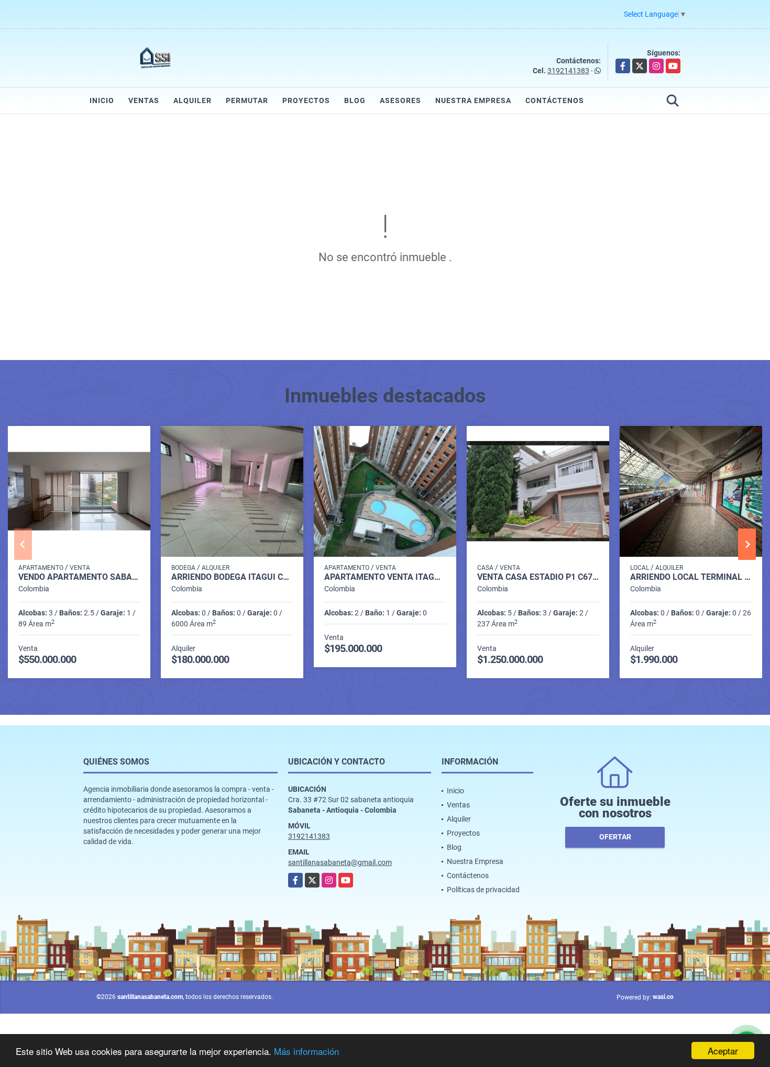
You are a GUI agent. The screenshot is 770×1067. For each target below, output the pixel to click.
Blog (355, 100)
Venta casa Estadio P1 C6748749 (538, 577)
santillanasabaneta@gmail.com (340, 862)
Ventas (143, 100)
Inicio (102, 100)
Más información (306, 1051)
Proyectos (306, 100)
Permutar (247, 100)
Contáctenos (554, 100)
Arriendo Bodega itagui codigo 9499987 (232, 577)
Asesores (400, 100)
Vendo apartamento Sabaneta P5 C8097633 (79, 577)
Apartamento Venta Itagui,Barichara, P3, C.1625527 (385, 577)
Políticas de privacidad (483, 889)
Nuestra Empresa (473, 100)
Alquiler (192, 100)
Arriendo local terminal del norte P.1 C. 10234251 (691, 577)
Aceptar (723, 1050)
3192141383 (568, 70)
